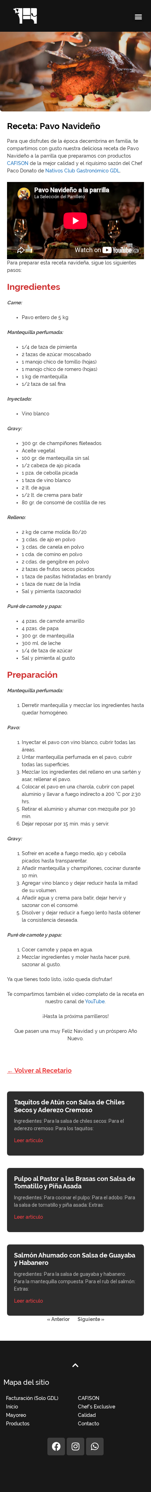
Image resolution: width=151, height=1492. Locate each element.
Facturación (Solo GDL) (32, 1398)
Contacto (88, 1423)
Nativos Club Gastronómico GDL (82, 170)
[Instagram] (75, 1446)
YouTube (95, 1001)
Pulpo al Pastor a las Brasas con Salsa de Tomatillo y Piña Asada (74, 1182)
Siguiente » (91, 1319)
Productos (17, 1423)
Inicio (12, 1406)
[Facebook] (56, 1446)
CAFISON (17, 163)
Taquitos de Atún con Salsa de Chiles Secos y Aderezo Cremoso (69, 1106)
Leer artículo (28, 1140)
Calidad (87, 1415)
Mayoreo (16, 1415)
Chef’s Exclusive (96, 1406)
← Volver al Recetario (39, 1070)
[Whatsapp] (95, 1446)
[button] (138, 16)
